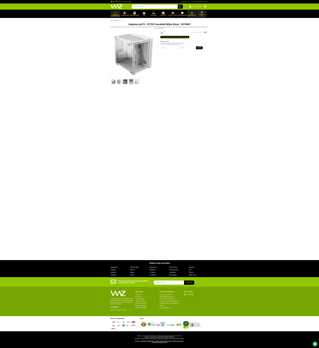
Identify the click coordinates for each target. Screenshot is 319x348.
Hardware (116, 20)
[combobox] (157, 6)
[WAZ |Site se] (154, 325)
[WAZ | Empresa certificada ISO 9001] (143, 324)
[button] (115, 13)
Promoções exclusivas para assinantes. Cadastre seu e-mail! (134, 282)
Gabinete (122, 20)
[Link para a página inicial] (112, 20)
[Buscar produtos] (180, 6)
